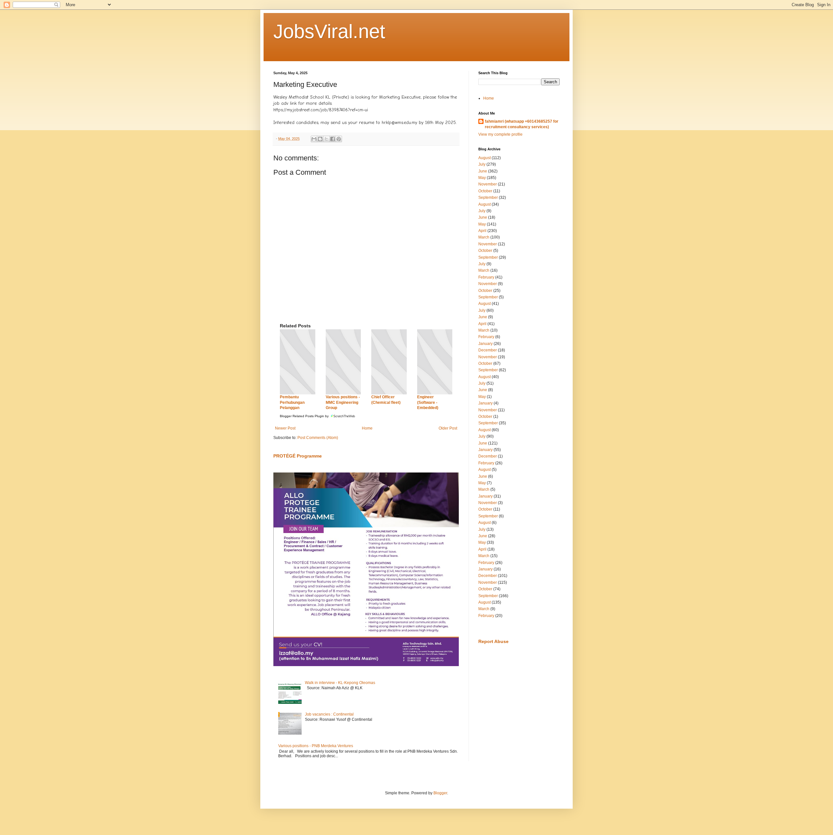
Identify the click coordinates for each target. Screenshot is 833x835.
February (486, 277)
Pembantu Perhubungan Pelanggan (292, 402)
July (481, 164)
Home (367, 428)
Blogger (440, 793)
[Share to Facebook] (332, 139)
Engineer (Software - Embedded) (427, 402)
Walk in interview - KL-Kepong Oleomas (340, 682)
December (487, 350)
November (487, 184)
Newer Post (285, 428)
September (488, 197)
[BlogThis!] (320, 139)
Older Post (448, 428)
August (484, 158)
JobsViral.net (329, 31)
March (483, 237)
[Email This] (314, 139)
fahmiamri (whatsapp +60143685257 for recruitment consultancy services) (521, 124)
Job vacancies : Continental (329, 714)
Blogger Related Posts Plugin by (305, 416)
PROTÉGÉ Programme (297, 456)
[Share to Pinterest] (338, 139)
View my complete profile (500, 134)
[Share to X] (326, 139)
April (482, 230)
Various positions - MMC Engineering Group (343, 402)
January (485, 343)
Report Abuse (493, 641)
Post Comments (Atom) (317, 437)
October (485, 191)
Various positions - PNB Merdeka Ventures (315, 746)
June (482, 171)
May (482, 177)
